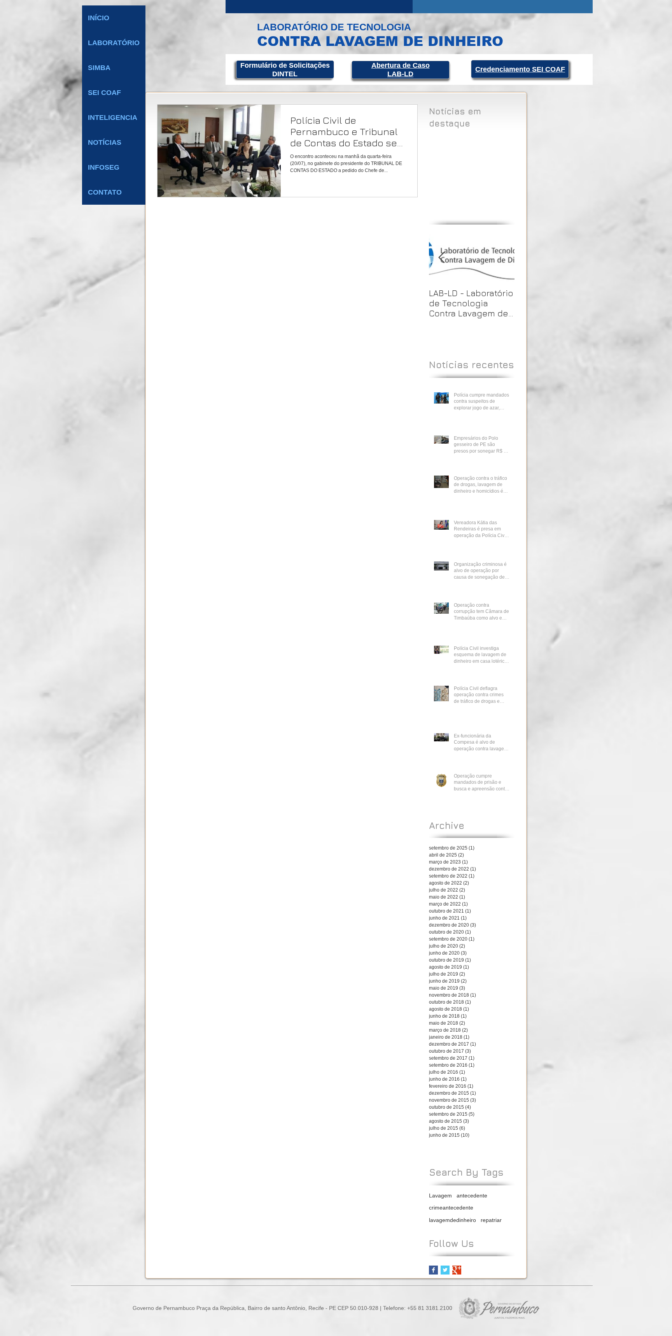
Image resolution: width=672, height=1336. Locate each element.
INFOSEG (103, 167)
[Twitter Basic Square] (445, 1270)
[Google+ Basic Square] (456, 1270)
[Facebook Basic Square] (433, 1270)
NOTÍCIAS (104, 142)
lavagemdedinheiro (452, 1220)
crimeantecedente (451, 1207)
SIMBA (99, 68)
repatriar (491, 1220)
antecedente (472, 1195)
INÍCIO (98, 18)
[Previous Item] (441, 258)
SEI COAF (104, 93)
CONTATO (105, 192)
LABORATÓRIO (114, 43)
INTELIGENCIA (112, 117)
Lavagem (440, 1195)
